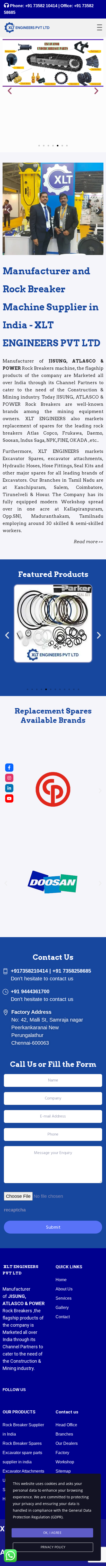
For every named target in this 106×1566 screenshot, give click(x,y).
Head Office (66, 1425)
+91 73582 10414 (41, 6)
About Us (64, 1289)
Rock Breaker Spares (22, 1443)
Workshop (65, 1462)
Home (61, 1280)
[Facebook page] (9, 767)
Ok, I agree (52, 1532)
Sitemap (63, 1471)
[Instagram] (9, 778)
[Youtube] (9, 798)
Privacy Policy (53, 1547)
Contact (63, 1317)
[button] (9, 90)
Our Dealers (67, 1443)
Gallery (62, 1307)
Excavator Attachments (23, 1471)
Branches (64, 1434)
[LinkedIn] (9, 788)
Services (64, 1298)
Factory (62, 1452)
